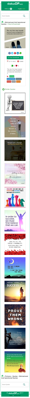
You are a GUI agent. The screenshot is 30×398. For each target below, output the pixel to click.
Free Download (14, 57)
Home (11, 395)
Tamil (23, 8)
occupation (18, 78)
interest (13, 81)
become (18, 81)
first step (12, 76)
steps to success (11, 78)
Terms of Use (17, 395)
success (9, 81)
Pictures (8, 376)
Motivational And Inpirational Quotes (14, 377)
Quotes (15, 376)
